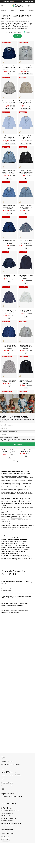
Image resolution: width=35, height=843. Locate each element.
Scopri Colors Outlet (7, 833)
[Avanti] (27, 462)
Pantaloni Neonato (6, 533)
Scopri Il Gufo (26, 523)
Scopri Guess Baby (6, 521)
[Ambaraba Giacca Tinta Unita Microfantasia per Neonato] (9, 87)
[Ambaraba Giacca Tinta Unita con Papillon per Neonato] (26, 52)
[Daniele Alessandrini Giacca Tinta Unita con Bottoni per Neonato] (9, 157)
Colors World (5, 836)
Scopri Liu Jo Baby (28, 514)
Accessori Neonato (6, 537)
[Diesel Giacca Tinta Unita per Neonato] (9, 262)
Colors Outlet (6, 482)
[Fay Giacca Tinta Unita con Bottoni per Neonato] (26, 262)
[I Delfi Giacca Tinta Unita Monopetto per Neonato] (26, 331)
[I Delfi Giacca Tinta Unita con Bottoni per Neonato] (9, 331)
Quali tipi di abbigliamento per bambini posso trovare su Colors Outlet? (14, 604)
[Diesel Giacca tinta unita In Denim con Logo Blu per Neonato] (26, 227)
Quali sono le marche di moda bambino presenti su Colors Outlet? (14, 611)
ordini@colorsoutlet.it (7, 825)
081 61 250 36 (5, 815)
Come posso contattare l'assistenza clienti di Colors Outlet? (16, 597)
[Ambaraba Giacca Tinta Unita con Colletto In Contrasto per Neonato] (9, 52)
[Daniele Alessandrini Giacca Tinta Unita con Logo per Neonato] (26, 157)
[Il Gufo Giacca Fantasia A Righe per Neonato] (9, 366)
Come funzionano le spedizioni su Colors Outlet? (15, 582)
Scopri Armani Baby (16, 517)
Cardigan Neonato (6, 535)
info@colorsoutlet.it (7, 820)
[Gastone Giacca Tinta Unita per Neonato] (26, 297)
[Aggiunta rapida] (3, 62)
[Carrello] (32, 5)
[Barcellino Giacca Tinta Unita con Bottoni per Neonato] (26, 87)
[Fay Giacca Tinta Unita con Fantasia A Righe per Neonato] (9, 297)
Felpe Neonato (5, 531)
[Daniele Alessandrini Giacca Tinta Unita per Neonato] (9, 192)
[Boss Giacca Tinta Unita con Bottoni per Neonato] (9, 122)
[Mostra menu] (2, 5)
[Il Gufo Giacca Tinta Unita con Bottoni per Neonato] (26, 366)
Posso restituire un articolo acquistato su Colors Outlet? (15, 589)
